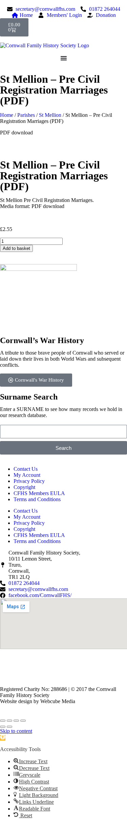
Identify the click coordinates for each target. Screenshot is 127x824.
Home (6, 115)
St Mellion (50, 115)
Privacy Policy (29, 481)
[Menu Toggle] (63, 58)
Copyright (24, 487)
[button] (2, 738)
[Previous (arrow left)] (2, 727)
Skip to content (16, 731)
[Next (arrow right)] (9, 727)
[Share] (16, 721)
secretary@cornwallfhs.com (45, 671)
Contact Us (26, 469)
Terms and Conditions (37, 499)
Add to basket (16, 248)
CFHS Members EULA (39, 493)
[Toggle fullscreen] (9, 721)
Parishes (26, 115)
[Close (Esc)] (23, 721)
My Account (27, 475)
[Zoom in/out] (2, 721)
